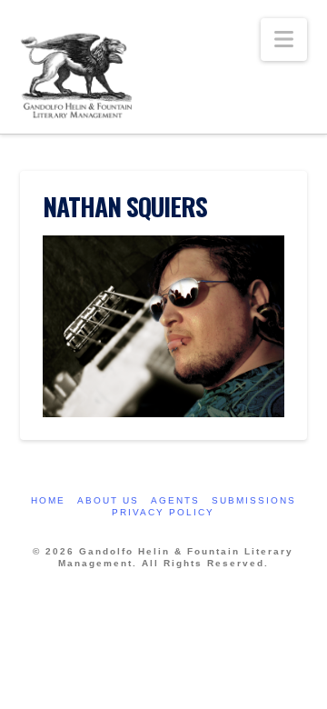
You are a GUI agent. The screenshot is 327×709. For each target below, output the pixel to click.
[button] (284, 39)
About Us (108, 500)
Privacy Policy (163, 512)
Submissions (254, 500)
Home (48, 500)
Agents (175, 500)
